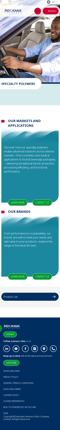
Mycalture (30, 407)
